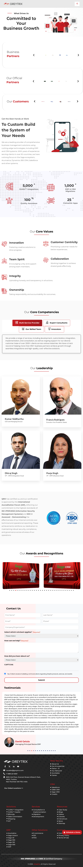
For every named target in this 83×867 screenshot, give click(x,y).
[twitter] (9, 766)
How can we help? (16, 641)
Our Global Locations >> (13, 788)
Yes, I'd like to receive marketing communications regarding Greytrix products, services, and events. (40, 674)
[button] (33, 55)
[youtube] (18, 766)
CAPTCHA (8, 665)
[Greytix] (22, 762)
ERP (8, 830)
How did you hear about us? (17, 656)
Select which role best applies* (22, 632)
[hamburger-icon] (77, 4)
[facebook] (5, 766)
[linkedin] (14, 766)
